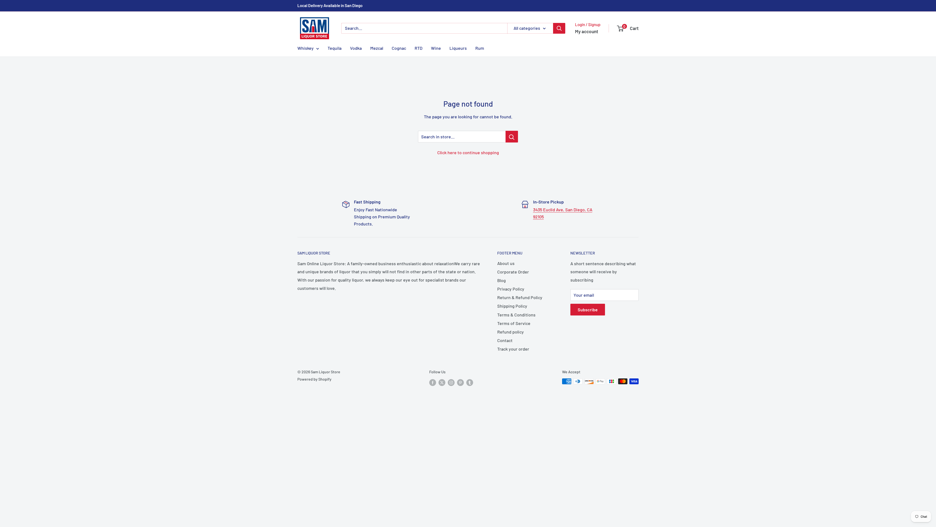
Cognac (399, 48)
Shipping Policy (512, 306)
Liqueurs (458, 48)
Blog (501, 280)
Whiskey (305, 48)
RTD (418, 48)
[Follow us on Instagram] (451, 382)
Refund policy (510, 331)
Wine (436, 48)
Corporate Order (513, 271)
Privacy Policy (510, 289)
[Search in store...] (512, 136)
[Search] (559, 28)
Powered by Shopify (314, 379)
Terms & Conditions (516, 314)
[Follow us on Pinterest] (460, 382)
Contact (505, 340)
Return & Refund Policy (519, 297)
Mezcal (376, 48)
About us (506, 263)
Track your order (513, 349)
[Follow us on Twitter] (442, 382)
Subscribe (588, 309)
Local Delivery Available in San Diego (329, 5)
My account (586, 31)
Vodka (356, 48)
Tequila (334, 48)
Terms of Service (513, 323)
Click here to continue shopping (468, 152)
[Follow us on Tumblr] (469, 382)
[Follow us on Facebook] (432, 382)
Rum (479, 48)
